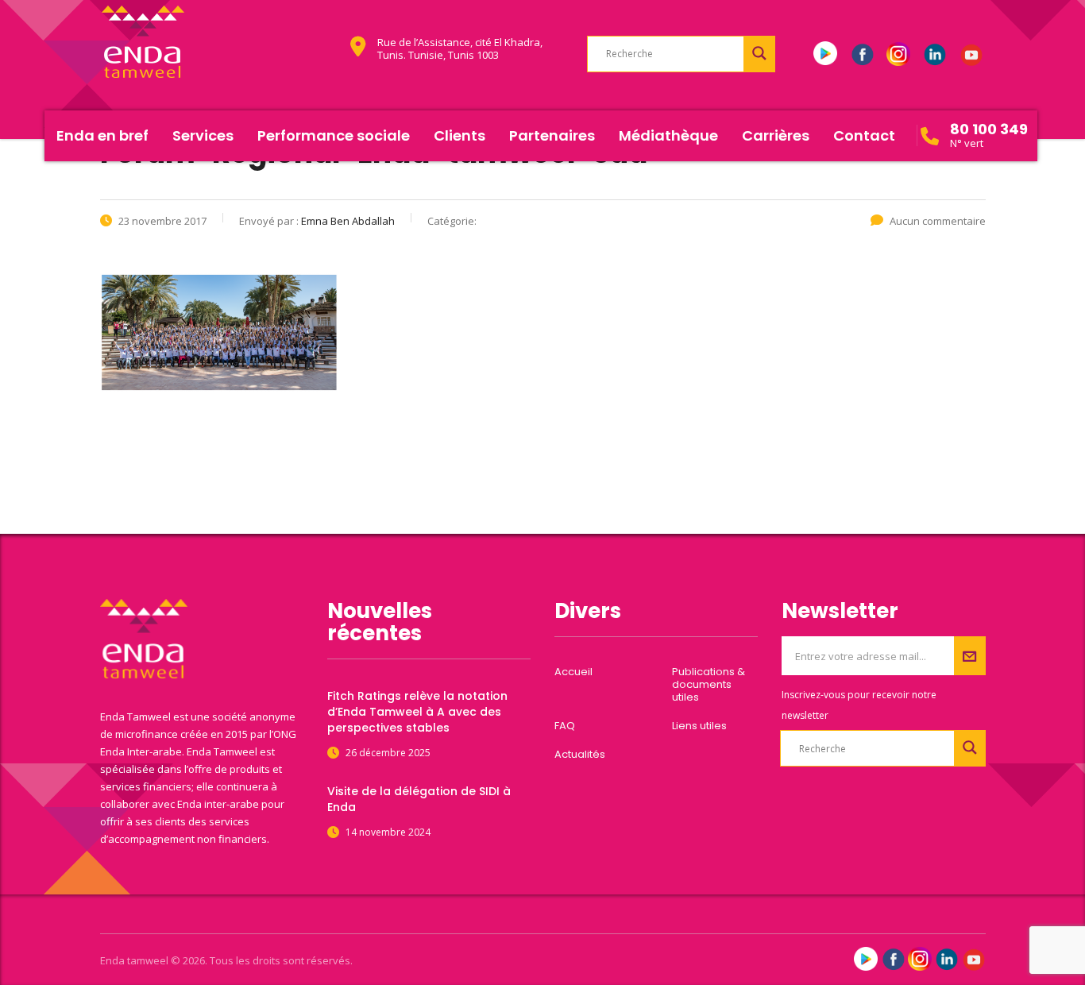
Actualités (579, 754)
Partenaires (552, 135)
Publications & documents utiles (708, 685)
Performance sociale (333, 135)
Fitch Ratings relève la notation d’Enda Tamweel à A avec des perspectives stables (417, 712)
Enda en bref (102, 135)
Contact (864, 135)
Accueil (573, 672)
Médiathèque (668, 135)
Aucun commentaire (938, 221)
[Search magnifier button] (759, 53)
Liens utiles (699, 726)
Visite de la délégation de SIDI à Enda (419, 799)
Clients (459, 135)
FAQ (564, 726)
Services (203, 135)
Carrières (775, 135)
